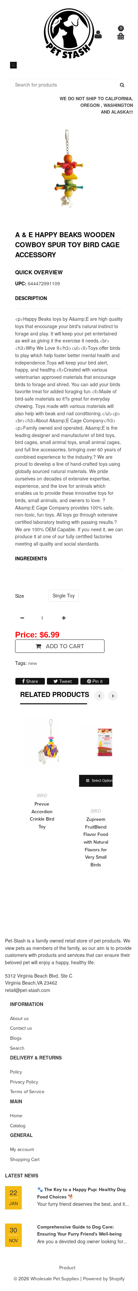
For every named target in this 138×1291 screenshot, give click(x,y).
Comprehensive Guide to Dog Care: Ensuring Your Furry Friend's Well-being (79, 1230)
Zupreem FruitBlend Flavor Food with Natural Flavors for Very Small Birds (95, 842)
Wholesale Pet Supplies (54, 1279)
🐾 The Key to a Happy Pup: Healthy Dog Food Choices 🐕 (81, 1193)
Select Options (102, 780)
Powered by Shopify (104, 1279)
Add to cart (64, 646)
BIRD (42, 796)
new (32, 663)
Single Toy (64, 595)
